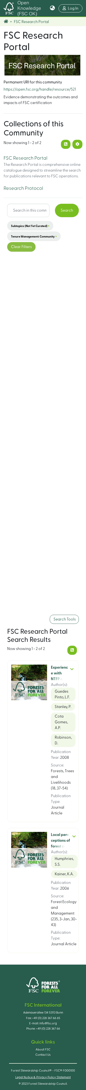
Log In (75, 8)
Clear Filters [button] (21, 247)
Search (67, 210)
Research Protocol (23, 188)
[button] (52, 8)
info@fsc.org (48, 1023)
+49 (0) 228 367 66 (48, 1028)
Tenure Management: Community (34, 236)
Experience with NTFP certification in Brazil (59, 679)
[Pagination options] (77, 144)
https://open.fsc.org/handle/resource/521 (40, 89)
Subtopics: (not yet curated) (30, 226)
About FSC (43, 1049)
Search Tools (64, 619)
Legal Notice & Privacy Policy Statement (43, 1077)
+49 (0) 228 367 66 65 (46, 1018)
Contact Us (43, 1054)
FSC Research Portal (25, 158)
